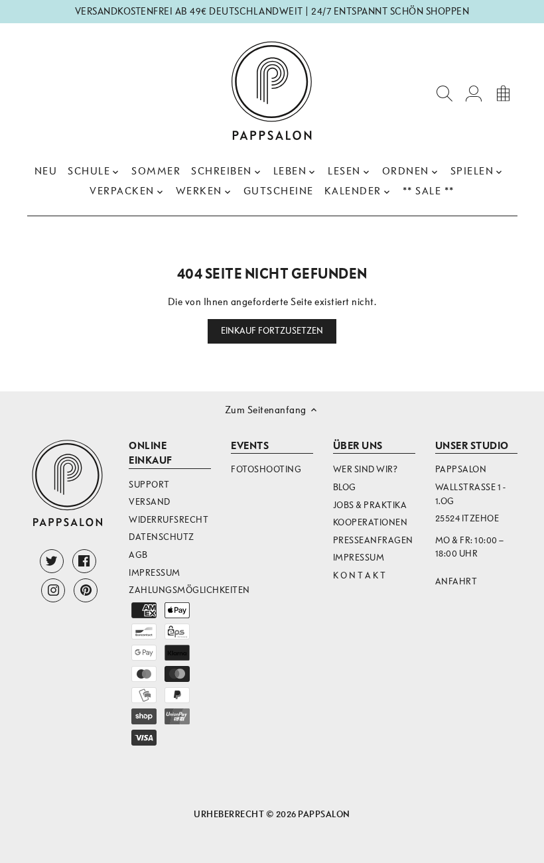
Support (149, 485)
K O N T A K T (359, 575)
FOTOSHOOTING (266, 469)
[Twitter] (52, 561)
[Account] (473, 92)
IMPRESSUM (359, 558)
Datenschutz (161, 537)
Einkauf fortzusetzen (272, 331)
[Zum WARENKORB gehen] (503, 92)
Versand (149, 502)
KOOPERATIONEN (370, 522)
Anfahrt (456, 581)
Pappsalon (324, 814)
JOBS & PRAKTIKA (370, 505)
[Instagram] (53, 590)
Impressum (154, 573)
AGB (138, 555)
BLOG (344, 487)
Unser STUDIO (472, 445)
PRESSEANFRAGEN (373, 540)
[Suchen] (444, 92)
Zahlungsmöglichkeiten (189, 590)
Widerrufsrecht (168, 520)
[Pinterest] (86, 590)
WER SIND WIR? (365, 469)
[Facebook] (84, 561)
